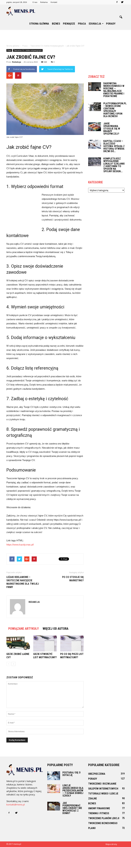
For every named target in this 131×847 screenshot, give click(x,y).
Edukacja (95, 23)
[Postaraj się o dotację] (53, 775)
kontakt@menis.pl (15, 804)
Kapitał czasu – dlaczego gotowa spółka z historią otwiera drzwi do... (114, 146)
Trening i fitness (98, 813)
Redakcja (16, 62)
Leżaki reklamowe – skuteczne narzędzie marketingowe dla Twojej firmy (22, 582)
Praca (82, 23)
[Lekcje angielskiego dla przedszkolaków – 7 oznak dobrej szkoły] (53, 788)
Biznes (56, 23)
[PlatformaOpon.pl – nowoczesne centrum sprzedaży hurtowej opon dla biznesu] (94, 106)
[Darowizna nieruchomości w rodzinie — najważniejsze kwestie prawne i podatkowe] (94, 86)
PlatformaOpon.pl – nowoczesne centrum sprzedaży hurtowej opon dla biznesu (115, 110)
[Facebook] (117, 2)
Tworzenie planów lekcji (103, 818)
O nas (34, 2)
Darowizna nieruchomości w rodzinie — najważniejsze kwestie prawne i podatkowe (113, 90)
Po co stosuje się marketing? (73, 579)
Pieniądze (69, 23)
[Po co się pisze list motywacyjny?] (72, 643)
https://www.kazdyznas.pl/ (20, 544)
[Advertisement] (65, 37)
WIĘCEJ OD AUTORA (55, 629)
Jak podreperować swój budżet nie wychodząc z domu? (72, 808)
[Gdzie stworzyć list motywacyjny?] (45, 643)
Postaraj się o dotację (71, 774)
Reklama (44, 2)
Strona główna (39, 23)
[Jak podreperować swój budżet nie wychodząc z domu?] (53, 806)
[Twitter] (122, 2)
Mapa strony (111, 844)
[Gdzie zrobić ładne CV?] (18, 643)
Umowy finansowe (99, 808)
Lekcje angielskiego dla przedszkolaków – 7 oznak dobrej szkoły (72, 790)
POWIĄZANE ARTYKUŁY (23, 629)
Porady (111, 23)
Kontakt (54, 2)
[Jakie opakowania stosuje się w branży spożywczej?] (94, 126)
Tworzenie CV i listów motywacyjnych (28, 50)
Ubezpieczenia (96, 773)
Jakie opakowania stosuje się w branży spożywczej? (111, 128)
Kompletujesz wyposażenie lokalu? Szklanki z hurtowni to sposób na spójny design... (114, 165)
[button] (121, 17)
